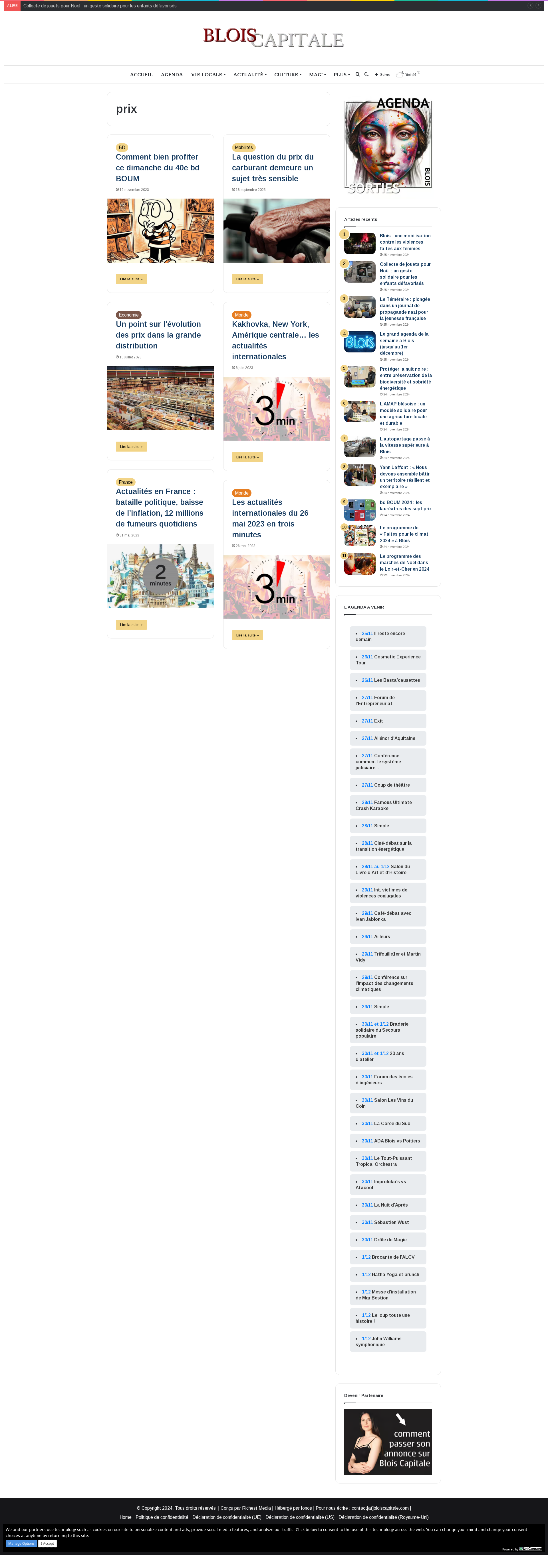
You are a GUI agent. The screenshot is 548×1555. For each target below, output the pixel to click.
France (126, 482)
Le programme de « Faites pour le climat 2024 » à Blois (404, 534)
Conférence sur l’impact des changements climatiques (384, 983)
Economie (129, 315)
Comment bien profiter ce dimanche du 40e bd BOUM (158, 168)
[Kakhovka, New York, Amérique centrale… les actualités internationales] (276, 409)
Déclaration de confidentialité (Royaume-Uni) (384, 1517)
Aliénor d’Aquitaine (394, 738)
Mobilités (244, 147)
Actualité (248, 74)
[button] (21, 1543)
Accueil (141, 74)
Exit (378, 721)
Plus (340, 74)
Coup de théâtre (392, 785)
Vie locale (206, 74)
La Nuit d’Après (391, 1205)
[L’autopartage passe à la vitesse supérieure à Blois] (360, 446)
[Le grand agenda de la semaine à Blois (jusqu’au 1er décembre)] (360, 341)
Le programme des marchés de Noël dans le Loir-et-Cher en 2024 (404, 563)
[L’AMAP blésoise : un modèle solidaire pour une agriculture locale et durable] (360, 411)
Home (126, 1517)
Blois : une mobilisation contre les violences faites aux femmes (405, 242)
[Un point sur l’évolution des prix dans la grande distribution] (160, 398)
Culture (286, 74)
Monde (242, 315)
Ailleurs (382, 936)
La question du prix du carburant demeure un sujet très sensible (273, 168)
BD (122, 147)
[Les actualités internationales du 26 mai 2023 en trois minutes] (276, 587)
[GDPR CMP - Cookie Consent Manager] (530, 1549)
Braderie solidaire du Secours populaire (382, 1030)
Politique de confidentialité (162, 1517)
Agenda (172, 74)
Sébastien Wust (391, 1222)
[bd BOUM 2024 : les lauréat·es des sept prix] (360, 510)
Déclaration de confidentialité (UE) (226, 1517)
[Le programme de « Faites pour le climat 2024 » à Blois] (360, 535)
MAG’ (316, 74)
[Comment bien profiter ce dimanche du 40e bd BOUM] (160, 231)
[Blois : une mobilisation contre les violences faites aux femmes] (360, 243)
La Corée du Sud (392, 1123)
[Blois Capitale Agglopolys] (274, 38)
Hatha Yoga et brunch (395, 1274)
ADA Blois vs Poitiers (397, 1140)
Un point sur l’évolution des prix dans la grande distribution (158, 335)
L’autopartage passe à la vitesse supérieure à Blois (405, 445)
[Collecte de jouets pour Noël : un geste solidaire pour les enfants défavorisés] (360, 272)
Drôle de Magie (390, 1239)
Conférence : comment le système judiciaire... (379, 761)
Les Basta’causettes (397, 680)
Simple (381, 825)
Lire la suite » (131, 279)
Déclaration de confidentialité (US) (300, 1517)
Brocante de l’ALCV (393, 1257)
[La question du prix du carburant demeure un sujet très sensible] (276, 231)
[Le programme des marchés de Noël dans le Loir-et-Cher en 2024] (360, 564)
